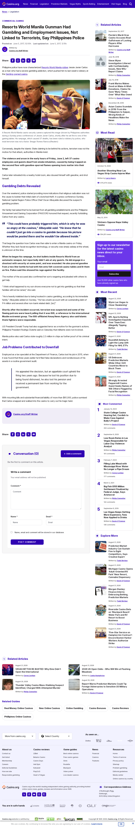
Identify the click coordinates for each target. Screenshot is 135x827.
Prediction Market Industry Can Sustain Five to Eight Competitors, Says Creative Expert (119, 551)
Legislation (44, 4)
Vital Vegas (116, 4)
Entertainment (103, 4)
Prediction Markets (59, 4)
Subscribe (114, 274)
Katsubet (36, 768)
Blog (125, 4)
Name (14, 516)
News (25, 4)
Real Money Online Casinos (18, 708)
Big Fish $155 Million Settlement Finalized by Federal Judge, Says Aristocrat (116, 490)
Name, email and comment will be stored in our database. (39, 532)
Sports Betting (89, 4)
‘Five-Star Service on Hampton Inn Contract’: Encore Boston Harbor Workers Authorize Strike (120, 638)
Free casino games (70, 757)
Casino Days (38, 761)
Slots (65, 761)
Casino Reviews (120, 708)
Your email (102, 261)
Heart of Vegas (39, 775)
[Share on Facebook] (13, 60)
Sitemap (116, 764)
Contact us (6, 753)
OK (121, 824)
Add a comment (72, 453)
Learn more (96, 824)
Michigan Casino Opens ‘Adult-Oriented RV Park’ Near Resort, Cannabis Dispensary (121, 573)
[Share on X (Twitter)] (28, 60)
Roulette (66, 764)
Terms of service (119, 757)
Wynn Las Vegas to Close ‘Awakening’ (118, 303)
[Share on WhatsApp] (18, 60)
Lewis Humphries (97, 676)
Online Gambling (74, 708)
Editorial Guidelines (9, 768)
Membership (7, 761)
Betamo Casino (39, 757)
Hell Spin (36, 764)
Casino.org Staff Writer (18, 51)
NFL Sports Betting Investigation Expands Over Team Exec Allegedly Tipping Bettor (120, 322)
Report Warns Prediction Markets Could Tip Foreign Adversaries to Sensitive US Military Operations (104, 686)
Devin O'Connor (123, 98)
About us (7, 749)
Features (95, 761)
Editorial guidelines (120, 771)
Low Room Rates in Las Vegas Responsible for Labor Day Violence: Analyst (116, 442)
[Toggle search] (130, 4)
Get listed (6, 757)
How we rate (7, 771)
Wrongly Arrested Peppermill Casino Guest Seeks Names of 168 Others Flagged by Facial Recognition (120, 386)
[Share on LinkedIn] (23, 60)
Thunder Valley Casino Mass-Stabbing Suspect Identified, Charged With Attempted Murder (39, 686)
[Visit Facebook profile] (29, 794)
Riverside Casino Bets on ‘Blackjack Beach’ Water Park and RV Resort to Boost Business (120, 615)
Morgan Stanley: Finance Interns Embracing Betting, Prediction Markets (118, 593)
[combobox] (19, 736)
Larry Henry (111, 178)
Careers (5, 764)
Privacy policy (118, 761)
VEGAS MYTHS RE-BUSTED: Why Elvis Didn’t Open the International (38, 670)
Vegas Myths (75, 4)
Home (115, 753)
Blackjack (67, 768)
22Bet (35, 753)
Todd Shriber (122, 349)
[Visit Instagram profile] (39, 794)
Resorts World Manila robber (54, 67)
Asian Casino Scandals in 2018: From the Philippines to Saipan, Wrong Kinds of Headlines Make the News (120, 113)
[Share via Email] (34, 60)
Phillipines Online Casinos (17, 716)
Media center (118, 775)
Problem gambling (120, 768)
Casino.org (112, 819)
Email (49, 516)
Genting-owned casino (16, 74)
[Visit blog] (44, 794)
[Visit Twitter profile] (24, 794)
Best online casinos (71, 753)
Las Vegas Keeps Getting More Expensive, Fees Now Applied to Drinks (117, 515)
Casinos (95, 757)
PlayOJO (36, 771)
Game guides (70, 749)
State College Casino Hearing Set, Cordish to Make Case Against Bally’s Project (116, 416)
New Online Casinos (49, 708)
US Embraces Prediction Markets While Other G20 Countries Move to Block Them (118, 363)
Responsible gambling (11, 775)
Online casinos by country (123, 779)
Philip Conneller (123, 75)
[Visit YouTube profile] (34, 794)
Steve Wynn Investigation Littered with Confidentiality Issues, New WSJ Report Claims (120, 66)
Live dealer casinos (71, 775)
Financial (34, 4)
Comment (16, 486)
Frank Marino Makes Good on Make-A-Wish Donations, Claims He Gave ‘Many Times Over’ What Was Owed (120, 89)
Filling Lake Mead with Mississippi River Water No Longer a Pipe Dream (116, 466)
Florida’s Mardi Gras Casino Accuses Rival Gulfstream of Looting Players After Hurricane (120, 40)
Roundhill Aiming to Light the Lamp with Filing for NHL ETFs (119, 343)
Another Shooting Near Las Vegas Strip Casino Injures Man (113, 172)
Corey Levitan (122, 309)
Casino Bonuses (97, 708)
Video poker (68, 771)
